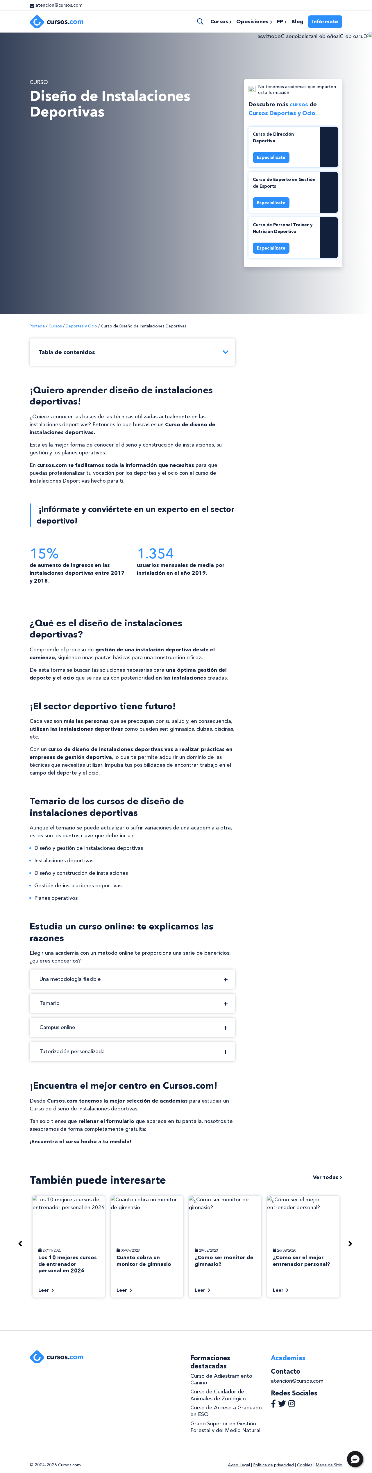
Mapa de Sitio (329, 1464)
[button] (355, 1459)
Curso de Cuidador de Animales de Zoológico (218, 1395)
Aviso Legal (239, 1464)
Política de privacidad (273, 1464)
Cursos (55, 326)
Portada (37, 326)
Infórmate (325, 21)
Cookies (304, 1464)
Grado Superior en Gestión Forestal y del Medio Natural (225, 1426)
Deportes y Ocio (81, 326)
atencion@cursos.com (297, 1381)
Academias (288, 1358)
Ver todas (326, 1177)
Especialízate (271, 157)
